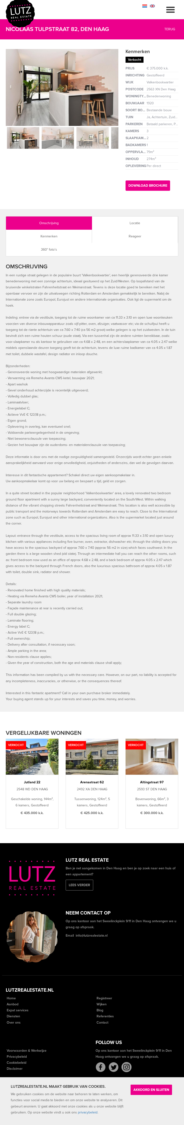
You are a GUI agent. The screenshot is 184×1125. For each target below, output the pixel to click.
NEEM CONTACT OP (88, 913)
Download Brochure (147, 186)
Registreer (104, 998)
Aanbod (12, 1004)
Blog (99, 1010)
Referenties (105, 1016)
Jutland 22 (32, 782)
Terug (169, 29)
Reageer (135, 236)
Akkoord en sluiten (151, 1090)
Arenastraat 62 (92, 782)
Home (11, 998)
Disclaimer (14, 1069)
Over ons (13, 1022)
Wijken (101, 1004)
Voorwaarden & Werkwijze (26, 1051)
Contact (102, 1022)
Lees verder (79, 885)
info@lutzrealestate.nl (92, 935)
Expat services (17, 1010)
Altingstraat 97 (152, 782)
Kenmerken (49, 236)
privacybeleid (88, 1112)
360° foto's (49, 249)
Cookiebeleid (16, 1063)
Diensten (13, 1016)
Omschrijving (49, 223)
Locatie (135, 223)
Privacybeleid (16, 1057)
